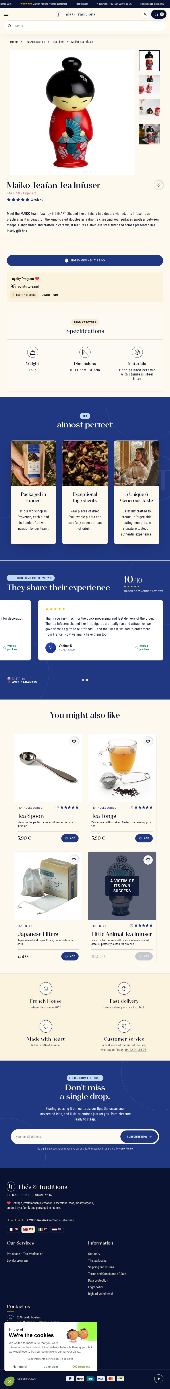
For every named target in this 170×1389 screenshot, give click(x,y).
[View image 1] (149, 60)
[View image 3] (149, 109)
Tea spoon (30, 816)
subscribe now (137, 1136)
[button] (9, 1381)
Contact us (18, 1306)
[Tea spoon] (48, 767)
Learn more (50, 294)
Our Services (20, 1243)
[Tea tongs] (122, 767)
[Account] (145, 14)
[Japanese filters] (48, 886)
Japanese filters (37, 934)
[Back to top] (158, 1378)
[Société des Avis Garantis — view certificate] (22, 680)
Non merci (20, 1366)
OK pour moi (81, 1366)
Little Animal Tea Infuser (121, 934)
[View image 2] (149, 85)
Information (100, 1243)
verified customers (43, 3)
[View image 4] (149, 134)
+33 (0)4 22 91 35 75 (120, 3)
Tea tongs (103, 816)
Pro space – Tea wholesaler (25, 1254)
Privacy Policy (124, 1148)
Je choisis (51, 1366)
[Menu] (6, 14)
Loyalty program (17, 1261)
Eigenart (29, 193)
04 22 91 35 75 (136, 1049)
